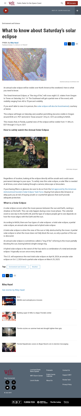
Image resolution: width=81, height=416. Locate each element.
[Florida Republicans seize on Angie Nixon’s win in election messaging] (9, 347)
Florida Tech (67, 380)
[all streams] (78, 10)
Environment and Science (11, 23)
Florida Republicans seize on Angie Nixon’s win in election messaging (42, 344)
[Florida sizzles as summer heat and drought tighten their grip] (9, 331)
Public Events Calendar (50, 375)
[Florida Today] (55, 402)
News (18, 297)
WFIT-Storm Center (36, 376)
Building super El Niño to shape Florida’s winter (34, 313)
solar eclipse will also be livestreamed (53, 106)
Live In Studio (34, 380)
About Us (49, 380)
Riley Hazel (14, 43)
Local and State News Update (35, 370)
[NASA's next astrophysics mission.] (9, 300)
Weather (35, 267)
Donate (72, 3)
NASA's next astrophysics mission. (30, 300)
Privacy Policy (67, 384)
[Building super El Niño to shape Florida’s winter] (9, 316)
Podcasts (49, 370)
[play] (5, 10)
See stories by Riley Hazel (13, 290)
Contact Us (66, 370)
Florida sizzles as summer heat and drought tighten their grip (39, 328)
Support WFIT (67, 375)
